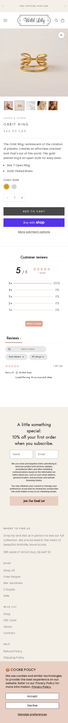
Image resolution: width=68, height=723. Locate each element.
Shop (7, 614)
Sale (6, 596)
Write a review (34, 323)
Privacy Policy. (41, 687)
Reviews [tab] (14, 338)
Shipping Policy (13, 658)
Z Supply (9, 589)
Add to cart (34, 211)
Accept (32, 696)
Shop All (9, 570)
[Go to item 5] (53, 105)
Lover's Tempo (14, 118)
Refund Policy (12, 651)
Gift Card (9, 620)
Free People (11, 577)
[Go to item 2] (19, 105)
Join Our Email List (34, 501)
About (7, 627)
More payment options (34, 232)
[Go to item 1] (8, 105)
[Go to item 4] (42, 105)
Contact (9, 633)
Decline (32, 705)
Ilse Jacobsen (13, 583)
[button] (34, 283)
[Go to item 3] (31, 105)
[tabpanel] (34, 372)
